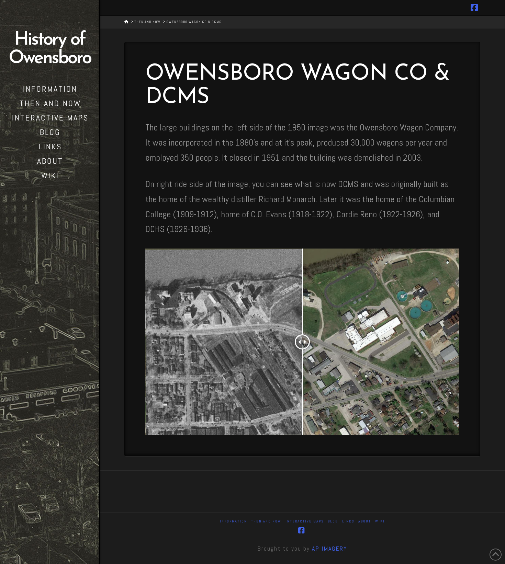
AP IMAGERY (329, 548)
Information (233, 521)
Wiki (380, 521)
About (364, 521)
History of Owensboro (49, 49)
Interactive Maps (304, 521)
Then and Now (266, 521)
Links (348, 521)
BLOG (333, 521)
